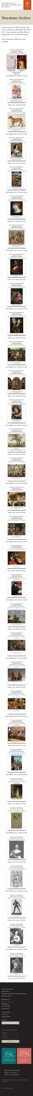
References (6, 999)
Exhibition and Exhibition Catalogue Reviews (14, 993)
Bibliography (5, 1004)
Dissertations (5, 1008)
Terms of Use (5, 1081)
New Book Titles (6, 1006)
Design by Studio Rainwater (7, 1088)
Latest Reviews (7, 989)
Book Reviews (5, 991)
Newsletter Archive (7, 996)
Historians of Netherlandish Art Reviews (11, 5)
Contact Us (5, 1014)
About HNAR (6, 1012)
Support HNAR (6, 1016)
